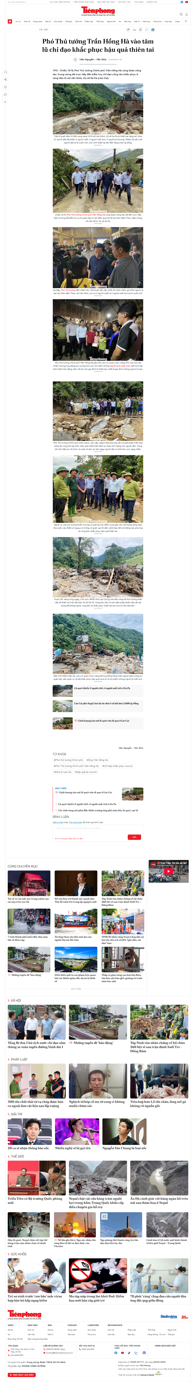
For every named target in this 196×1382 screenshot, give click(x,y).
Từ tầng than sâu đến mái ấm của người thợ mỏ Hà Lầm (73, 938)
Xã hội (18, 21)
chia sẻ (128, 29)
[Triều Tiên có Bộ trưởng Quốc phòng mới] (37, 1178)
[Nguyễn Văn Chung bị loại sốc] (124, 1131)
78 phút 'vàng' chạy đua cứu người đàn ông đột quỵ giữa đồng (158, 1298)
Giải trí (137, 21)
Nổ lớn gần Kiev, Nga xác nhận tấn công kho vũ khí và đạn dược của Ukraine (75, 1243)
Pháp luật (89, 21)
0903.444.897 (88, 1349)
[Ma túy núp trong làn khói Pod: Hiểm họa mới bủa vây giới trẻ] (98, 1275)
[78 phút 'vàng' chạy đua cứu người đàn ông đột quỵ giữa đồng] (159, 1275)
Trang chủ (10, 21)
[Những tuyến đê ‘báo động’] (29, 959)
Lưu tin (5, 87)
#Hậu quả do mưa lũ (86, 771)
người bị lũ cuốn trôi (120, 365)
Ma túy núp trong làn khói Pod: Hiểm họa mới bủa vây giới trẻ (96, 1298)
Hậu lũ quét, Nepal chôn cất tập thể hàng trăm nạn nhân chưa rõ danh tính (27, 1243)
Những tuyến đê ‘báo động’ (26, 974)
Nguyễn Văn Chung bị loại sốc (124, 1148)
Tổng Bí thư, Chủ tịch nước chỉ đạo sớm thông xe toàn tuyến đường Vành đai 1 (36, 1045)
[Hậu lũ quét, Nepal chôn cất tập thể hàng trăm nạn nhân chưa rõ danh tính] (29, 1224)
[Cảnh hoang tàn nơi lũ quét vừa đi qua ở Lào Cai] (63, 723)
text (134, 29)
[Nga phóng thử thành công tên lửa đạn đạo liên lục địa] (121, 1224)
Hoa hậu (168, 21)
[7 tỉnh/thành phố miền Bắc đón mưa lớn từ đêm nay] (29, 921)
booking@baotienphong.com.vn (59, 1353)
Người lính (111, 21)
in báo (140, 29)
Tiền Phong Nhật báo (83, 2)
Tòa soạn (138, 2)
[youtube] (186, 2)
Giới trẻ (78, 21)
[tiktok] (130, 1353)
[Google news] (145, 1353)
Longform (93, 1325)
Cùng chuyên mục (23, 866)
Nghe (5, 72)
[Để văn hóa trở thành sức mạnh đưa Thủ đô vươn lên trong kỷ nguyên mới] (76, 883)
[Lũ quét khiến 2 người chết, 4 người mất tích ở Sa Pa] (63, 691)
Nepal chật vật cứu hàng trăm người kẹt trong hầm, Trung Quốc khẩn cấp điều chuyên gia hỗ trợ (96, 1202)
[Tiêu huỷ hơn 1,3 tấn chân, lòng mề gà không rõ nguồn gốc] (159, 1081)
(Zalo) (62, 1349)
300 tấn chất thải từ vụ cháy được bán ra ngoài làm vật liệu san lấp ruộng (35, 1104)
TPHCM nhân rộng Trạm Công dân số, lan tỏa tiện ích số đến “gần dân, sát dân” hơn (123, 940)
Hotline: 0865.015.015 (60, 2)
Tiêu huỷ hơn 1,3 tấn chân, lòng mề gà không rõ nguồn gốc (158, 1104)
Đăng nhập (58, 822)
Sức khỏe (58, 21)
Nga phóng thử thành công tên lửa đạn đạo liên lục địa (119, 1241)
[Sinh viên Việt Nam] (169, 1317)
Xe (120, 21)
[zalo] (137, 1353)
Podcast (72, 1325)
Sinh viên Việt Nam (106, 2)
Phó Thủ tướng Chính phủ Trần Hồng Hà (86, 214)
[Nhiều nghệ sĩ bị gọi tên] (77, 1131)
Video (177, 21)
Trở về (5, 102)
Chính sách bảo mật (165, 1346)
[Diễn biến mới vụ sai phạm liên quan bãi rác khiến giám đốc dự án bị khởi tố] (76, 959)
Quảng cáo (152, 2)
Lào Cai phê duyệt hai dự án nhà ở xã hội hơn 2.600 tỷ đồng (106, 703)
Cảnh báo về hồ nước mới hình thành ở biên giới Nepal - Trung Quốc (166, 1241)
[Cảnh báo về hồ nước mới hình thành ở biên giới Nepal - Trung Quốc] (167, 1224)
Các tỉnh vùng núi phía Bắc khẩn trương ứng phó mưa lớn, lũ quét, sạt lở (98, 810)
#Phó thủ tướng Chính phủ (68, 759)
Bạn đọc (131, 1334)
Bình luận (5, 94)
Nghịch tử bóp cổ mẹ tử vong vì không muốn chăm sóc (97, 1104)
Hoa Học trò (124, 2)
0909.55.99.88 (52, 1349)
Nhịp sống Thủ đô (15, 1339)
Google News (152, 29)
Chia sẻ (5, 79)
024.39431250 (17, 1355)
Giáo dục (146, 21)
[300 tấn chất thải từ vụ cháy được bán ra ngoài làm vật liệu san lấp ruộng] (37, 1081)
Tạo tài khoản (75, 822)
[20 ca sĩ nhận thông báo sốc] (30, 1131)
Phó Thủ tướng (68, 290)
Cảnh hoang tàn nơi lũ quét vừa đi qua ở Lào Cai (103, 720)
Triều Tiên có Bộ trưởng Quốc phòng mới (35, 1200)
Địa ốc (48, 21)
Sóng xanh (37, 21)
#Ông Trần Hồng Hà (97, 759)
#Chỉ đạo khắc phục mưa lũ (117, 765)
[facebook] (181, 2)
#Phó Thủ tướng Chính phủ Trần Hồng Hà (76, 765)
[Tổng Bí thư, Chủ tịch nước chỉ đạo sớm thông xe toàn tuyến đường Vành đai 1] (37, 1022)
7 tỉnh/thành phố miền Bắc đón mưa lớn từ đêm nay (28, 938)
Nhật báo (33, 1325)
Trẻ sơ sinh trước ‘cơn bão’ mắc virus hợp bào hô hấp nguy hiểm (35, 1298)
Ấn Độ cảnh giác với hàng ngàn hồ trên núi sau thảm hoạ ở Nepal (159, 1200)
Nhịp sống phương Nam (38, 1339)
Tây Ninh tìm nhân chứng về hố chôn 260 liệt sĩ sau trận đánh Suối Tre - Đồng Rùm (122, 901)
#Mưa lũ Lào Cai (62, 771)
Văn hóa (127, 21)
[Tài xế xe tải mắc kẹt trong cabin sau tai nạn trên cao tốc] (29, 883)
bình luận (146, 29)
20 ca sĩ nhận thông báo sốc (28, 1148)
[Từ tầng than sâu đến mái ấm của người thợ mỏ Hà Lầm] (76, 921)
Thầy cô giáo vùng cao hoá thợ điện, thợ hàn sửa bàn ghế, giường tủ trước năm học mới (122, 978)
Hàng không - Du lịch (157, 1334)
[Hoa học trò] (184, 1317)
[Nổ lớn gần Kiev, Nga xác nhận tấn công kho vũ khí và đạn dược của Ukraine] (75, 1224)
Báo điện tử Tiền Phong (98, 11)
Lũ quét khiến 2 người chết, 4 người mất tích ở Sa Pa (102, 688)
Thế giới (68, 21)
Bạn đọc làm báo (23, 1374)
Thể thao (100, 21)
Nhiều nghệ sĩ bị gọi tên (73, 1148)
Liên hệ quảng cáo (53, 1346)
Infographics (115, 1325)
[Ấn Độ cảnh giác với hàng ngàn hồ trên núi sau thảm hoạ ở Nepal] (159, 1178)
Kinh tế (27, 21)
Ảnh (50, 1325)
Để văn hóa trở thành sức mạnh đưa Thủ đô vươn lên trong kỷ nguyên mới (76, 900)
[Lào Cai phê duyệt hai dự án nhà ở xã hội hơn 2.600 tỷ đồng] (63, 706)
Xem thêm (186, 21)
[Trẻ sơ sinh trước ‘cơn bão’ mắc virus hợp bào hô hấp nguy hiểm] (37, 1275)
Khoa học (158, 21)
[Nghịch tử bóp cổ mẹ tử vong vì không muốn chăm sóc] (98, 1081)
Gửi (134, 837)
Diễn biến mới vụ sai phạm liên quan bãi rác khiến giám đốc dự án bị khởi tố (75, 978)
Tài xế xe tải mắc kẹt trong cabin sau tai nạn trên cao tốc (28, 900)
